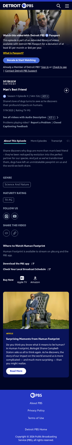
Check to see (60, 67)
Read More (16, 371)
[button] (58, 6)
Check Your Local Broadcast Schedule (24, 269)
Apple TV (22, 280)
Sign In (45, 67)
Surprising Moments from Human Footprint (33, 339)
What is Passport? (13, 53)
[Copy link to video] (14, 233)
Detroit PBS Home (36, 429)
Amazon (35, 280)
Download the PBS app (16, 263)
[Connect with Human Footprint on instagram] (6, 216)
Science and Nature (17, 184)
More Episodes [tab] (39, 140)
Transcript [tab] (56, 140)
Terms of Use (36, 418)
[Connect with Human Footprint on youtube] (14, 216)
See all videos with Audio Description (28, 117)
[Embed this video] (6, 233)
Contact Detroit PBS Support (21, 70)
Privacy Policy (36, 410)
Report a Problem (41, 122)
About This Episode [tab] (15, 140)
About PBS (36, 403)
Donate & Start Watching (21, 60)
